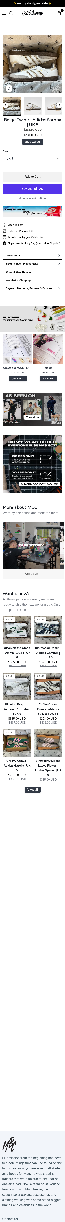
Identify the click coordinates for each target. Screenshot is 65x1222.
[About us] (31, 550)
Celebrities (37, 237)
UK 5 (9, 158)
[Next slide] (59, 105)
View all (32, 789)
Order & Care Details (18, 271)
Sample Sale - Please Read (22, 263)
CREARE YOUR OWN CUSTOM (39, 483)
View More (32, 417)
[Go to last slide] (5, 105)
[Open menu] (3, 13)
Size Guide (32, 141)
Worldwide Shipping (18, 280)
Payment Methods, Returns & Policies (29, 288)
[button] (12, 106)
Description (13, 255)
